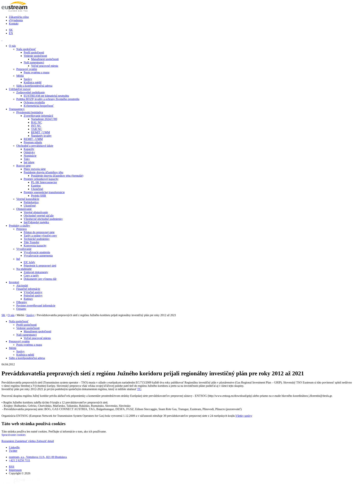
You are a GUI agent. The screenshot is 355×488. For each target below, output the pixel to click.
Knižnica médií (32, 82)
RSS (11, 466)
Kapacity (29, 149)
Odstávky (29, 152)
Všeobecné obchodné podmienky (43, 219)
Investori (14, 282)
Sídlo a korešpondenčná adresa (34, 85)
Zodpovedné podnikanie (30, 92)
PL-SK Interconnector (44, 182)
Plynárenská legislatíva (29, 112)
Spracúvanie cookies (13, 434)
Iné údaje (29, 162)
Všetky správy (243, 415)
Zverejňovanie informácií (38, 115)
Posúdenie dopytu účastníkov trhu (43, 172)
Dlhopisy (21, 302)
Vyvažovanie (23, 248)
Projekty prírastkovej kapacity (41, 179)
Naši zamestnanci (34, 62)
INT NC (36, 125)
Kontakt (13, 23)
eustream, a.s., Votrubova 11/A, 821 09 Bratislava (38, 457)
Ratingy (28, 298)
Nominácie (30, 155)
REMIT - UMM (33, 139)
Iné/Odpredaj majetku (36, 222)
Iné (18, 258)
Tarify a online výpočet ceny (40, 235)
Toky (27, 159)
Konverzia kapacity (35, 245)
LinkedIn (14, 447)
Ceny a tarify (31, 275)
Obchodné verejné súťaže (39, 215)
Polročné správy (33, 295)
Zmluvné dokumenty (36, 272)
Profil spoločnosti (34, 52)
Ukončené (37, 189)
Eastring (36, 185)
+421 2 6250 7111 (19, 460)
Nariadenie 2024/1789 (44, 119)
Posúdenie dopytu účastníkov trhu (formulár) (57, 175)
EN (11, 33)
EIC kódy (29, 262)
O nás (12, 45)
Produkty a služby (19, 225)
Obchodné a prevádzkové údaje (34, 145)
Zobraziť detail (45, 441)
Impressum (15, 470)
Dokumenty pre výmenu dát (40, 278)
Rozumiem (8, 441)
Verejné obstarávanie (36, 212)
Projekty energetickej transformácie (44, 192)
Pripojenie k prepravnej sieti (40, 265)
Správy (28, 79)
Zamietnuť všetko (25, 441)
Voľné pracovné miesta (44, 65)
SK (11, 29)
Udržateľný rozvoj (20, 89)
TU (139, 389)
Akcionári (22, 285)
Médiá (20, 75)
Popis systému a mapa (36, 72)
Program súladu (33, 142)
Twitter (13, 450)
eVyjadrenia (16, 20)
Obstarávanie (24, 209)
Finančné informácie (28, 288)
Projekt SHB (38, 195)
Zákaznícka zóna (19, 16)
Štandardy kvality (41, 135)
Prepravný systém (26, 69)
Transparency (17, 109)
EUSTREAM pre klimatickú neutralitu (46, 95)
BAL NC (36, 122)
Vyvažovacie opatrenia (37, 252)
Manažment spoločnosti (45, 59)
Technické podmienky (37, 238)
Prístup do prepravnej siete (39, 232)
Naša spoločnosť (26, 49)
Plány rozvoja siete (35, 169)
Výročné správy (33, 292)
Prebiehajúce (31, 202)
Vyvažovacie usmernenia (38, 255)
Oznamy (21, 308)
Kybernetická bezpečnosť (39, 105)
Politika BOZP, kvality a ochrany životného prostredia (47, 99)
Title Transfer (31, 242)
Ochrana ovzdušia (34, 102)
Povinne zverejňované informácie (35, 305)
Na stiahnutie (24, 268)
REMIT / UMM (40, 132)
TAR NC (36, 129)
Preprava (21, 228)
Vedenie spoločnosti (35, 55)
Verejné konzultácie (27, 199)
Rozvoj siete (23, 165)
